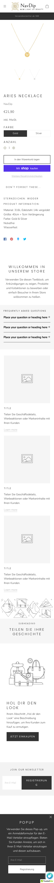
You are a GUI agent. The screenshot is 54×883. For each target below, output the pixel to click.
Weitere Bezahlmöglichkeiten (27, 176)
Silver (39, 133)
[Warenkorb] (47, 6)
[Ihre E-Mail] (12, 783)
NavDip (8, 104)
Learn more (10, 429)
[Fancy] (18, 239)
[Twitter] (24, 239)
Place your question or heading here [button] (25, 317)
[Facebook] (5, 239)
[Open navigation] (7, 6)
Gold (15, 133)
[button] (9, 45)
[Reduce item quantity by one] (5, 148)
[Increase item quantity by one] (13, 148)
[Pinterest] (11, 239)
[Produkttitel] (30, 661)
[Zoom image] (27, 45)
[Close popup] (50, 817)
